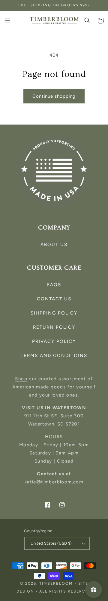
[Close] (97, 240)
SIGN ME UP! (54, 353)
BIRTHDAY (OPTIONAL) (32, 322)
